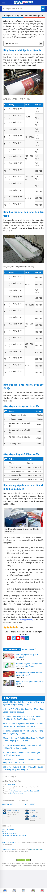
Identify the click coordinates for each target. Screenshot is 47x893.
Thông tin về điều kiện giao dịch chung (14, 835)
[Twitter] (14, 638)
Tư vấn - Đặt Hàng (13, 810)
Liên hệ (4, 831)
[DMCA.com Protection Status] (23, 860)
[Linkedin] (27, 638)
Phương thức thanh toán (9, 833)
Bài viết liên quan (12, 649)
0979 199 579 (30, 804)
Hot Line (32, 810)
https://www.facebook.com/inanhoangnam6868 (25, 791)
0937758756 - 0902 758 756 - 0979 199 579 (13, 815)
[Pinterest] (9, 638)
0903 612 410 (34, 812)
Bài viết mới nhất (29, 649)
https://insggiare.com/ (16, 793)
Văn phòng (33, 816)
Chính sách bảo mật (8, 829)
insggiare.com (16, 866)
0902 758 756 (7, 804)
